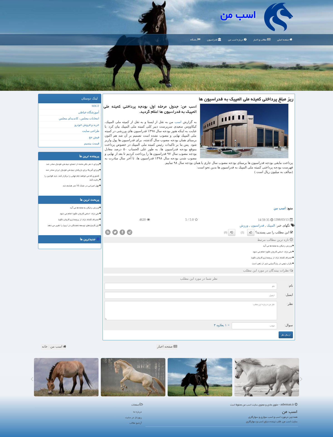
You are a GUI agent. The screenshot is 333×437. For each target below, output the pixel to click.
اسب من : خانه (52, 346)
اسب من (238, 14)
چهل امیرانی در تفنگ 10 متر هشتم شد (81, 185)
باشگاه (193, 39)
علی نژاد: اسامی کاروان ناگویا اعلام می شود (272, 251)
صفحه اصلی (283, 39)
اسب (178, 122)
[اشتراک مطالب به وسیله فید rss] (108, 232)
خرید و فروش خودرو (87, 124)
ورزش (244, 225)
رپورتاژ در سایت (133, 417)
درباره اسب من (236, 39)
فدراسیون (212, 39)
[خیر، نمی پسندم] (231, 232)
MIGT (95, 106)
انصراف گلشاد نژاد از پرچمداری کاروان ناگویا (271, 257)
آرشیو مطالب (135, 422)
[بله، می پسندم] (250, 232)
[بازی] (266, 377)
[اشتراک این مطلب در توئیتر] (115, 232)
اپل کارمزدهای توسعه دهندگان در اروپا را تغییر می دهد (73, 225)
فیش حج (94, 137)
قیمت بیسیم (91, 143)
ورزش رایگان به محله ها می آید (277, 246)
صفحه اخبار (165, 346)
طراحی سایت (90, 131)
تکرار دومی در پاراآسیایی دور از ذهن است (272, 263)
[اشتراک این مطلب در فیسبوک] (122, 232)
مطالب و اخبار (260, 39)
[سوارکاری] (66, 377)
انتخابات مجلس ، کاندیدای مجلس (79, 118)
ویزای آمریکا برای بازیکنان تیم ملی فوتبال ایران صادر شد (72, 170)
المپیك (271, 225)
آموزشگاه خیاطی (88, 112)
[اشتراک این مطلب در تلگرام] (129, 232)
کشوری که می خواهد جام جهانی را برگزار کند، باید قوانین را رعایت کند (71, 178)
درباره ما (137, 411)
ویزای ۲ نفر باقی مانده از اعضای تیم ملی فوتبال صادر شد (72, 164)
